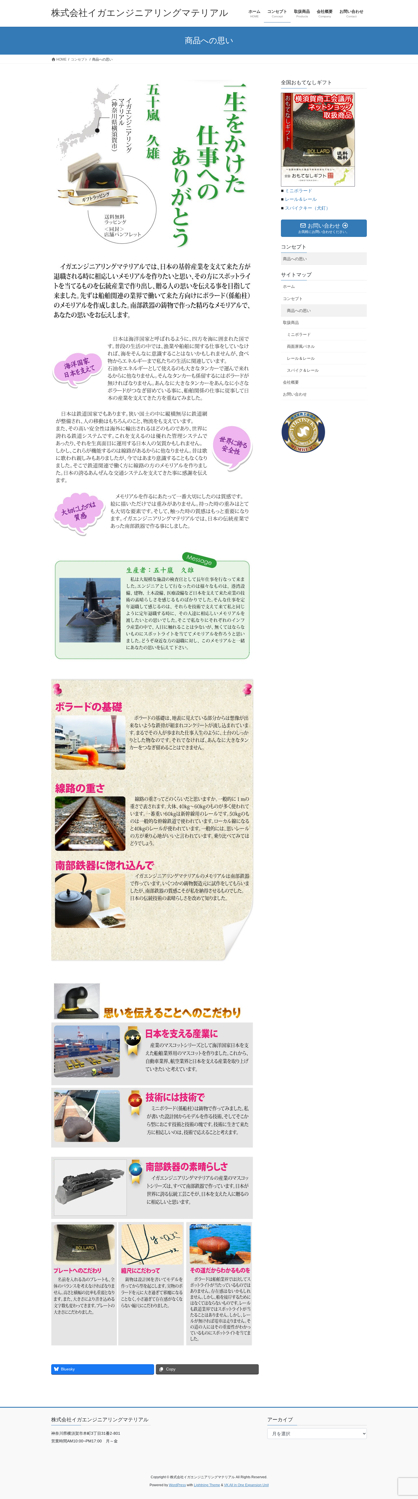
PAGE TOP (403, 1449)
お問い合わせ (295, 394)
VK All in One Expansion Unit (246, 1485)
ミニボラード (298, 190)
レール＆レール (301, 199)
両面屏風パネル (301, 346)
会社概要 (291, 382)
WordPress (177, 1485)
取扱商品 (291, 322)
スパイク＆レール (303, 370)
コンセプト (294, 247)
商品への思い (295, 259)
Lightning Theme (207, 1485)
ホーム (289, 286)
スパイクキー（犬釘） (307, 208)
